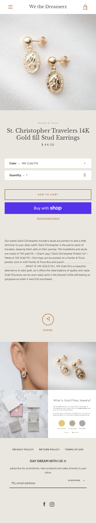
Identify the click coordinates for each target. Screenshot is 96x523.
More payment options (48, 218)
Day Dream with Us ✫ (48, 461)
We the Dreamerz (48, 6)
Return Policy (49, 449)
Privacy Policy (23, 449)
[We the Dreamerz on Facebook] (44, 504)
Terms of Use (74, 449)
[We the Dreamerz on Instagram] (52, 504)
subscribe (74, 480)
